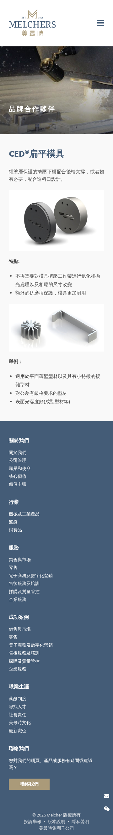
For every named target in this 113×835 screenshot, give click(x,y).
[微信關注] (106, 809)
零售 (13, 568)
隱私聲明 (80, 822)
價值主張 (17, 484)
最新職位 (17, 731)
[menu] (100, 23)
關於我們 (17, 453)
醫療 (13, 522)
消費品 (15, 530)
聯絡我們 (29, 784)
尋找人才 (17, 707)
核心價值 (17, 476)
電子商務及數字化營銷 (31, 576)
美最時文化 (20, 723)
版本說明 (56, 822)
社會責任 (17, 715)
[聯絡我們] (106, 796)
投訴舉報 (32, 822)
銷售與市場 (20, 560)
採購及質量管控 (24, 592)
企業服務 (17, 600)
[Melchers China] (32, 23)
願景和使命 (20, 469)
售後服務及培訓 (24, 584)
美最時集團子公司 (56, 828)
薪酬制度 (17, 699)
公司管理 (17, 460)
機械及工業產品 (24, 514)
